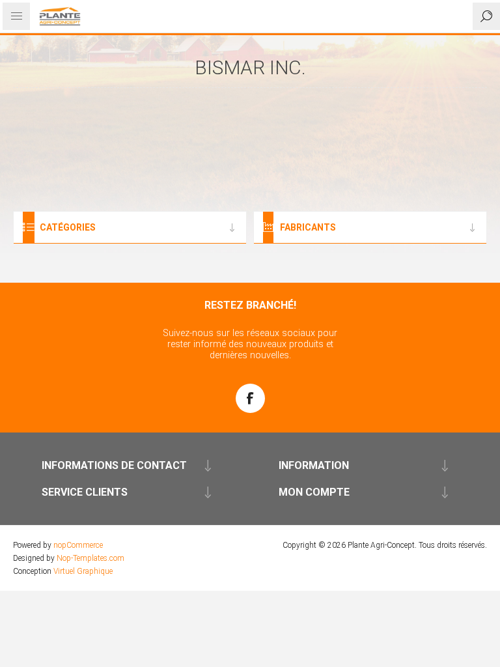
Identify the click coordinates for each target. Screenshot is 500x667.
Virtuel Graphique (83, 571)
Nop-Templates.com (90, 558)
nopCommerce (78, 545)
